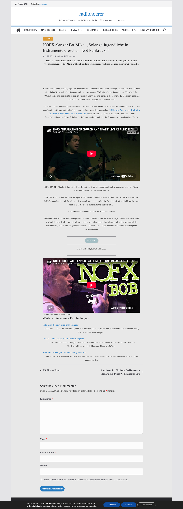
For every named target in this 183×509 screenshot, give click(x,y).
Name (43, 439)
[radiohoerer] (18, 30)
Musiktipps (30, 29)
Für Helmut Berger (52, 370)
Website (43, 465)
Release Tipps (110, 29)
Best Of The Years (69, 29)
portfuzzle (60, 56)
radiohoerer (91, 14)
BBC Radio (92, 29)
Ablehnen (128, 505)
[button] (80, 30)
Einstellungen (37, 506)
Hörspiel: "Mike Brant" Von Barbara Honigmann (63, 339)
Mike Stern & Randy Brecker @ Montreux (61, 325)
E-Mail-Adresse (48, 452)
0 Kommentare (71, 56)
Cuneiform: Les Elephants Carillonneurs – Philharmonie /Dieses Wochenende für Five (120, 372)
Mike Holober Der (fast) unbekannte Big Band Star (64, 352)
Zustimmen (111, 505)
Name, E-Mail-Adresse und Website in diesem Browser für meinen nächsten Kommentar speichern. (86, 480)
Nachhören (48, 29)
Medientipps (129, 29)
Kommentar (46, 399)
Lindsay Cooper (149, 29)
